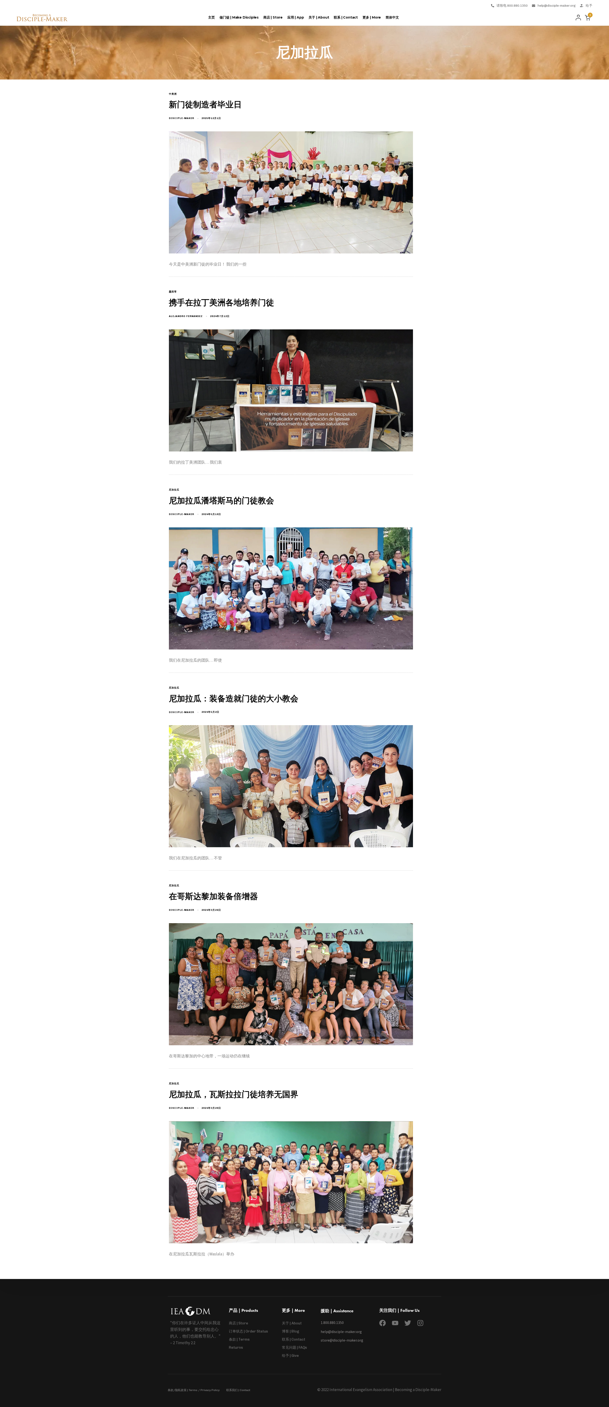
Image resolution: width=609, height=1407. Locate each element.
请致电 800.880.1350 (512, 5)
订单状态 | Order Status (248, 1331)
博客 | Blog (290, 1331)
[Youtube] (395, 1323)
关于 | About (319, 17)
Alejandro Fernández (186, 316)
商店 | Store (273, 17)
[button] (577, 18)
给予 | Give (290, 1355)
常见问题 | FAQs (294, 1347)
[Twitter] (407, 1323)
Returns (236, 1347)
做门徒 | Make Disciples (239, 17)
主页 (211, 17)
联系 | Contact (346, 17)
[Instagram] (420, 1323)
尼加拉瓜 (174, 489)
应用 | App (295, 17)
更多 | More (372, 17)
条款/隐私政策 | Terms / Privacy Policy (194, 1390)
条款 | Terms (239, 1339)
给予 (589, 5)
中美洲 (173, 94)
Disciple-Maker (181, 118)
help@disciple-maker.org (557, 5)
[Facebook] (382, 1323)
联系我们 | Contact (238, 1390)
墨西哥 (173, 291)
